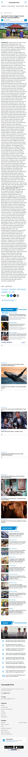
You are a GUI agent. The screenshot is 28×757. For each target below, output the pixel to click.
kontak (2, 711)
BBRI (13, 292)
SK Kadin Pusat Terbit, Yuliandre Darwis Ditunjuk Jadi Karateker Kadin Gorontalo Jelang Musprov (16, 641)
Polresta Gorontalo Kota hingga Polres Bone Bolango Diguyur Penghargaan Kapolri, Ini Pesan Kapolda (17, 552)
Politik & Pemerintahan (6, 734)
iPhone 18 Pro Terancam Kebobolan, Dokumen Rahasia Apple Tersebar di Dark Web (15, 663)
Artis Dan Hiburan (23, 722)
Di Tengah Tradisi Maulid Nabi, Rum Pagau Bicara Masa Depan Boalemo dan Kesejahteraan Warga (17, 612)
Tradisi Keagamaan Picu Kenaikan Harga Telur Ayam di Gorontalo (17, 542)
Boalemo (11, 608)
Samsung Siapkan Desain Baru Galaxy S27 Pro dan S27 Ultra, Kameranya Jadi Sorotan (16, 534)
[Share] (25, 20)
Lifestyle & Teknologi (14, 531)
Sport (2, 726)
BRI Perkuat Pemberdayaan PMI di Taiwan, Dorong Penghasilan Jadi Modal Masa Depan (17, 594)
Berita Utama (12, 557)
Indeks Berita (4, 716)
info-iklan (3, 713)
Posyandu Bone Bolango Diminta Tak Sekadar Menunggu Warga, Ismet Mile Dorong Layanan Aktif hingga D (15, 659)
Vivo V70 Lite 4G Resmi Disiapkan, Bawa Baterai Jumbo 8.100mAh (15, 675)
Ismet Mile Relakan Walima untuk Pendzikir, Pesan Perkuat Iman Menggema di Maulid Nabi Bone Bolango (17, 569)
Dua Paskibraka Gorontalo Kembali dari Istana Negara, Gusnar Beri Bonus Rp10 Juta (14, 635)
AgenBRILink (4, 292)
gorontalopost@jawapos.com (8, 698)
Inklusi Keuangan (21, 289)
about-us (3, 715)
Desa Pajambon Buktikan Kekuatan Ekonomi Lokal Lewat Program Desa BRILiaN (18, 335)
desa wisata (5, 289)
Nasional (3, 722)
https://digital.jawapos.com (12, 741)
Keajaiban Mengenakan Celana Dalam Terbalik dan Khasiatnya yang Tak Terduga (15, 650)
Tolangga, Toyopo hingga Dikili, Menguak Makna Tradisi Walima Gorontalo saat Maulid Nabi (17, 560)
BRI (10, 292)
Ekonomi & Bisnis (8, 13)
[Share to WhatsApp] (8, 295)
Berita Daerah (4, 730)
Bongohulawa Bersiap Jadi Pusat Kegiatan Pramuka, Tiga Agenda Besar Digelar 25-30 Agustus (15, 646)
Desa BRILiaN (12, 289)
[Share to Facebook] (11, 295)
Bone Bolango (12, 565)
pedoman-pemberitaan (6, 709)
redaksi (3, 705)
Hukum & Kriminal (13, 574)
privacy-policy (4, 707)
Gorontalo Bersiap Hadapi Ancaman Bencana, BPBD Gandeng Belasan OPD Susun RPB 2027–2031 (18, 586)
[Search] (25, 2)
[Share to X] (14, 295)
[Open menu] (2, 2)
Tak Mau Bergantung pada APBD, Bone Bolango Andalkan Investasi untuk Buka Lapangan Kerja (17, 603)
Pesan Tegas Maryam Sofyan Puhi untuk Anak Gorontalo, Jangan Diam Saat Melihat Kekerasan (15, 672)
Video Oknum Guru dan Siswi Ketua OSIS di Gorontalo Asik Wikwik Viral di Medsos (16, 654)
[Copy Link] (17, 295)
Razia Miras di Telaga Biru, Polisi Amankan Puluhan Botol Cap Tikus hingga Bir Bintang (17, 577)
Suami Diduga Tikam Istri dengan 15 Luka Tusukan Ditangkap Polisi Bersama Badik (16, 667)
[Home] (1, 12)
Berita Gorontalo (13, 540)
